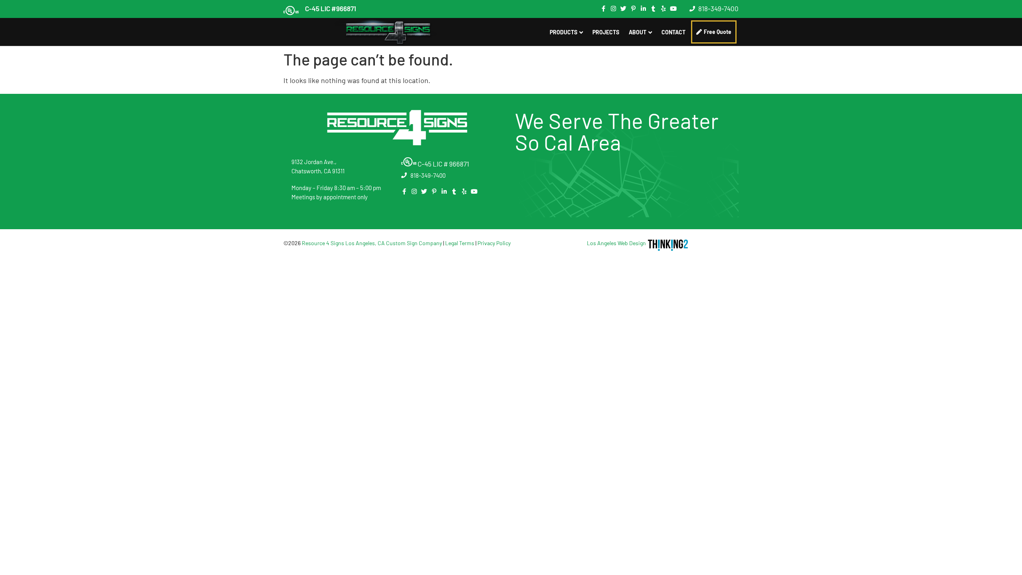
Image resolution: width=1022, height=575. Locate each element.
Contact (673, 32)
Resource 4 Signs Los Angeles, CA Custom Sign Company (372, 243)
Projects (605, 32)
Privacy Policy (494, 243)
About (637, 32)
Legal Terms (459, 243)
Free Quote (717, 31)
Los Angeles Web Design (616, 243)
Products (563, 32)
